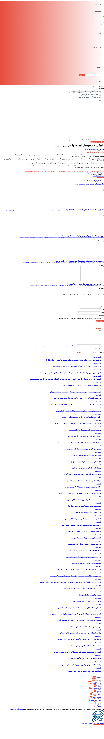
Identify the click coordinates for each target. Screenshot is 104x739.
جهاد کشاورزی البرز (74, 171)
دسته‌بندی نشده (96, 697)
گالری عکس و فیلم (97, 47)
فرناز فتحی (101, 149)
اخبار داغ (98, 685)
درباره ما (99, 54)
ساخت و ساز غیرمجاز (63, 171)
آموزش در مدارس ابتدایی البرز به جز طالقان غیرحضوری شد (84, 92)
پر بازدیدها (98, 678)
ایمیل (102, 312)
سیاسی (99, 689)
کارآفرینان (98, 706)
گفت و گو (98, 701)
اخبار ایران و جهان (96, 688)
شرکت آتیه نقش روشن (16, 709)
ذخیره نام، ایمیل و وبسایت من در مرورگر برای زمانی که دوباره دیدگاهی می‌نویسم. (80, 318)
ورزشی (99, 695)
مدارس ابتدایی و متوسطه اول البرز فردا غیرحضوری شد (86, 91)
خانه (100, 40)
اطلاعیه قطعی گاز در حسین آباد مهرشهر (90, 97)
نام (102, 309)
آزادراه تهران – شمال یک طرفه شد (91, 94)
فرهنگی (99, 691)
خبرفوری (98, 704)
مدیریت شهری (97, 683)
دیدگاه (102, 306)
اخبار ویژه (98, 680)
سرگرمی (99, 60)
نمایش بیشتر (100, 177)
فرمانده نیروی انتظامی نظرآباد (37, 171)
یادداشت (99, 67)
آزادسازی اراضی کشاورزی (97, 171)
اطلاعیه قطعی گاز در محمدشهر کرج (91, 95)
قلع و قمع (26, 171)
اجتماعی (99, 139)
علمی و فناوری (97, 694)
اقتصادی (98, 686)
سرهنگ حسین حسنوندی (51, 171)
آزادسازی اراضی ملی (84, 171)
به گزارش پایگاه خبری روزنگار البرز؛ (95, 152)
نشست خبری (97, 692)
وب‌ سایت (101, 315)
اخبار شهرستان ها (95, 142)
